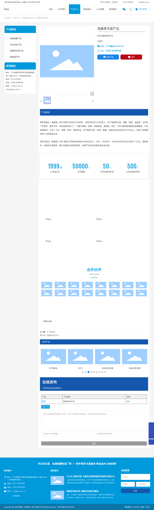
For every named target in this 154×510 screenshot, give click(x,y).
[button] (83, 372)
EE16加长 (53, 368)
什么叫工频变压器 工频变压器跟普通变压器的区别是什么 (91, 476)
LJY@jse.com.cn (16, 86)
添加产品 (45, 407)
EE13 (80, 368)
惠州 (142, 507)
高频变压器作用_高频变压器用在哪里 (82, 491)
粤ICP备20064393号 (66, 507)
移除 (128, 401)
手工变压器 (51, 332)
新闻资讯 (87, 9)
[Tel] (151, 425)
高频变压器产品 (28, 18)
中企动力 (136, 507)
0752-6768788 (105, 2)
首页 (51, 9)
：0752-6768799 (18, 487)
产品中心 (74, 9)
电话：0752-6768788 (16, 483)
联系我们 (113, 9)
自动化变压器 (107, 368)
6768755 (115, 2)
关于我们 (62, 9)
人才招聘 (100, 9)
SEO (148, 507)
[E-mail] (151, 430)
